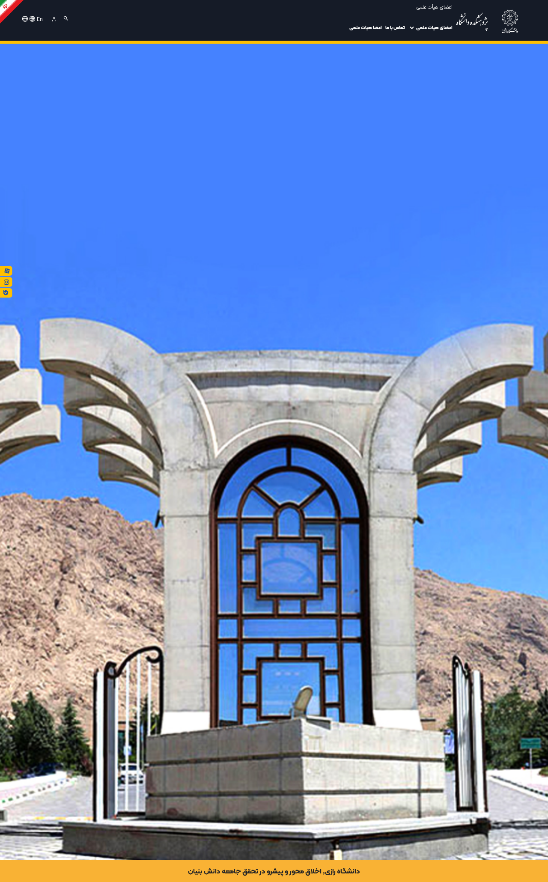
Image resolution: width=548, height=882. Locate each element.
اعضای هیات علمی (434, 28)
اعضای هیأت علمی (435, 7)
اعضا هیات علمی (365, 28)
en (40, 19)
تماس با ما (395, 28)
